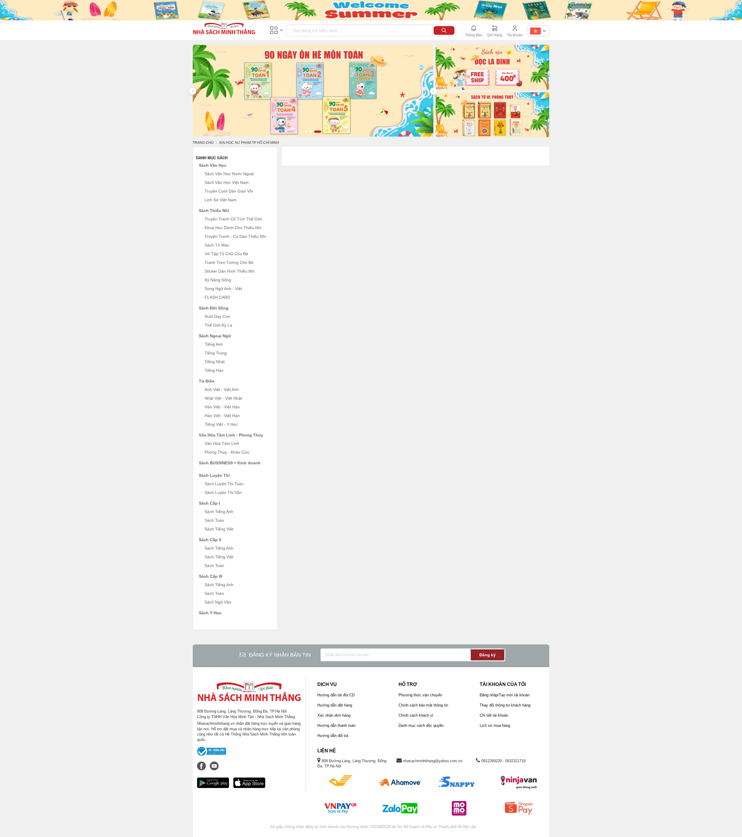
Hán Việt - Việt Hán (222, 407)
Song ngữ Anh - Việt (223, 288)
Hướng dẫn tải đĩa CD (335, 695)
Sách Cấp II (210, 539)
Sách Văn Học (212, 165)
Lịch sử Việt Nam (221, 200)
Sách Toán (214, 520)
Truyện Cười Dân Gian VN (229, 191)
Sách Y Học (210, 612)
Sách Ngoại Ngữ (215, 336)
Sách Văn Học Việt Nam (227, 182)
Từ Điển (206, 381)
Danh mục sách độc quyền (421, 725)
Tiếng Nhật (215, 361)
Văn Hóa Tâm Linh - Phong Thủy (231, 435)
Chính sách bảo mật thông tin (423, 705)
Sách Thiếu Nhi (214, 210)
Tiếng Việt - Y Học (221, 424)
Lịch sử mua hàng (495, 725)
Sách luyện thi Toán (224, 483)
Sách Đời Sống (213, 308)
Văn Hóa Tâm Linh (222, 443)
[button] (192, 91)
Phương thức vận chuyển (420, 695)
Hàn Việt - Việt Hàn (222, 415)
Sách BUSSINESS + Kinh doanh (230, 463)
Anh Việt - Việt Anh (222, 389)
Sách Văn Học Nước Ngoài (229, 173)
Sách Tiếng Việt (219, 529)
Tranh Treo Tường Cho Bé (229, 262)
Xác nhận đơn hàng (333, 715)
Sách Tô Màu (217, 245)
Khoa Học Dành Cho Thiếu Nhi (233, 227)
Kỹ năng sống (218, 280)
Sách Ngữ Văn (218, 602)
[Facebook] (202, 763)
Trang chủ (203, 143)
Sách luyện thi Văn (223, 492)
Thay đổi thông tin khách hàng (505, 705)
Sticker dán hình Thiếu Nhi (229, 271)
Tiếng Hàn (214, 370)
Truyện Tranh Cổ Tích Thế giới (233, 219)
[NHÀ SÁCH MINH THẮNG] (224, 29)
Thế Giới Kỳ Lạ (218, 325)
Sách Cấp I (209, 503)
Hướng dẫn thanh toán (336, 725)
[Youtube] (214, 763)
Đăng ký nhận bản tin (280, 655)
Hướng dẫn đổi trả (332, 735)
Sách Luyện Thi (214, 475)
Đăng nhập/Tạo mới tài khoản (505, 695)
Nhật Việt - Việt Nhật (223, 398)
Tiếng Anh (214, 344)
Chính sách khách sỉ (416, 715)
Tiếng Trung (216, 353)
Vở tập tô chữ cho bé (226, 253)
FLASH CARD (217, 297)
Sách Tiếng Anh (219, 511)
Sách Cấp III (210, 576)
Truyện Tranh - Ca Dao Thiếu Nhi (235, 236)
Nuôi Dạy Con (217, 316)
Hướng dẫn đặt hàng (334, 705)
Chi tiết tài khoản (494, 715)
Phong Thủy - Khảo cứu (227, 452)
